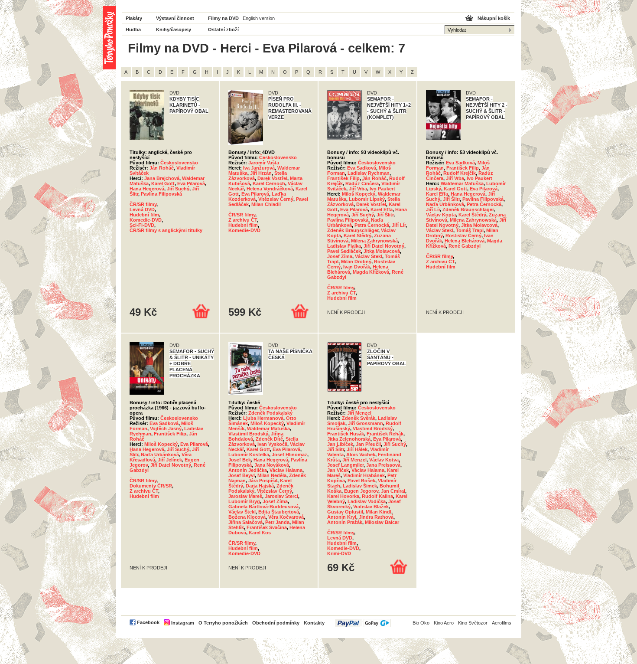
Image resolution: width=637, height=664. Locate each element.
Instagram (182, 622)
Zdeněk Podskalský (270, 412)
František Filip (343, 178)
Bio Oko (421, 622)
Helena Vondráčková (270, 188)
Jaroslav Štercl (281, 496)
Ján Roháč (162, 167)
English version (259, 18)
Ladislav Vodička (367, 501)
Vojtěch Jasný (166, 428)
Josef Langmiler (345, 465)
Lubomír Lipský (367, 199)
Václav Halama (286, 470)
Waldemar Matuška (462, 183)
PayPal (362, 623)
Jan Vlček (338, 470)
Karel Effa (381, 209)
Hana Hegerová (147, 188)
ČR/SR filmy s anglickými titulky (166, 230)
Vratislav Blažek (371, 506)
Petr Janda (277, 522)
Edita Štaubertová (278, 511)
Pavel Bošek (361, 480)
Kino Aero (444, 622)
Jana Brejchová (161, 178)
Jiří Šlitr (385, 214)
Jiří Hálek (357, 449)
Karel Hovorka (343, 496)
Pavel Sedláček (344, 251)
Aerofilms (501, 622)
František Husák (345, 433)
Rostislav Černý (463, 235)
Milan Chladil (266, 204)
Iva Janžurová (259, 167)
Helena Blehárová (464, 240)
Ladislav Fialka (344, 246)
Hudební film (144, 214)
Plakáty (134, 18)
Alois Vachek (360, 454)
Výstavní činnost (175, 18)
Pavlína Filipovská (161, 193)
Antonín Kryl (341, 517)
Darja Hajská (260, 485)
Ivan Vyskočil (272, 444)
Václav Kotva (384, 459)
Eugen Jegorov (361, 491)
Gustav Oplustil (345, 511)
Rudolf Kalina (377, 496)
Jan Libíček (340, 444)
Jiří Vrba (358, 188)
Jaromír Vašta (263, 162)
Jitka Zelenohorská (348, 439)
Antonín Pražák (344, 522)
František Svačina (267, 527)
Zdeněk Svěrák (358, 418)
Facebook (148, 622)
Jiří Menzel (359, 412)
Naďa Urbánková (445, 204)
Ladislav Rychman (369, 173)
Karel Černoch (269, 183)
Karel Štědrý (357, 235)
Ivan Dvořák (356, 266)
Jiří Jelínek (170, 459)
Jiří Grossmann (365, 423)
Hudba (133, 29)
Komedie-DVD (146, 219)
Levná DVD (142, 209)
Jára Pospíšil (262, 480)
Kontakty (314, 622)
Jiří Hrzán (261, 173)
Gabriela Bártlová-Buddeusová (263, 506)
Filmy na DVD (223, 18)
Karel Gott (163, 183)
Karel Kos (260, 532)
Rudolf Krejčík (459, 173)
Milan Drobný (356, 261)
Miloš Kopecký (358, 193)
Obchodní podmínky (275, 622)
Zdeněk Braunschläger (352, 230)
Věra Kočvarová (286, 517)
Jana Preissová (383, 465)
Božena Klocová (247, 517)
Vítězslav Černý (275, 199)
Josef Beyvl (241, 475)
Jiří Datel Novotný (384, 246)
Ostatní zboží (223, 29)
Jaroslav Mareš (245, 496)
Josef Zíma (339, 256)
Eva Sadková (361, 167)
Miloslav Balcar (382, 522)
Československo (179, 162)
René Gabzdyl (464, 246)
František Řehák (385, 433)
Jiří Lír (399, 225)
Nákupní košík (494, 18)
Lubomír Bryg (244, 501)
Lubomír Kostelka (248, 454)
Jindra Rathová (376, 517)
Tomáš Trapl (470, 230)
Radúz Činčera (362, 183)
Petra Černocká (371, 225)
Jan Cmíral (393, 491)
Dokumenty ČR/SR (151, 485)
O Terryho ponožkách (223, 622)
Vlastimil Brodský (248, 433)
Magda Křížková (371, 272)
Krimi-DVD (339, 553)
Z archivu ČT (242, 219)
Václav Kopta (441, 214)
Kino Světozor (473, 622)
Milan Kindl (378, 511)
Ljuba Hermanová (263, 418)
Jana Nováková (271, 465)
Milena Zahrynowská (374, 240)
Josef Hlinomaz (289, 454)
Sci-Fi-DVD (142, 225)
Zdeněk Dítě (269, 439)
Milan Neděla (271, 475)
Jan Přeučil (368, 444)
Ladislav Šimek (360, 485)
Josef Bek (239, 459)
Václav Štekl (368, 256)
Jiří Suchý (178, 188)
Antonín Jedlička (247, 470)
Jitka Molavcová (382, 251)
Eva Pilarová (191, 183)
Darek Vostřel (272, 178)
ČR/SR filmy (143, 204)
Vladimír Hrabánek (364, 475)
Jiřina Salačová (245, 522)
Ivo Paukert (382, 188)
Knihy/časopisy (173, 29)
